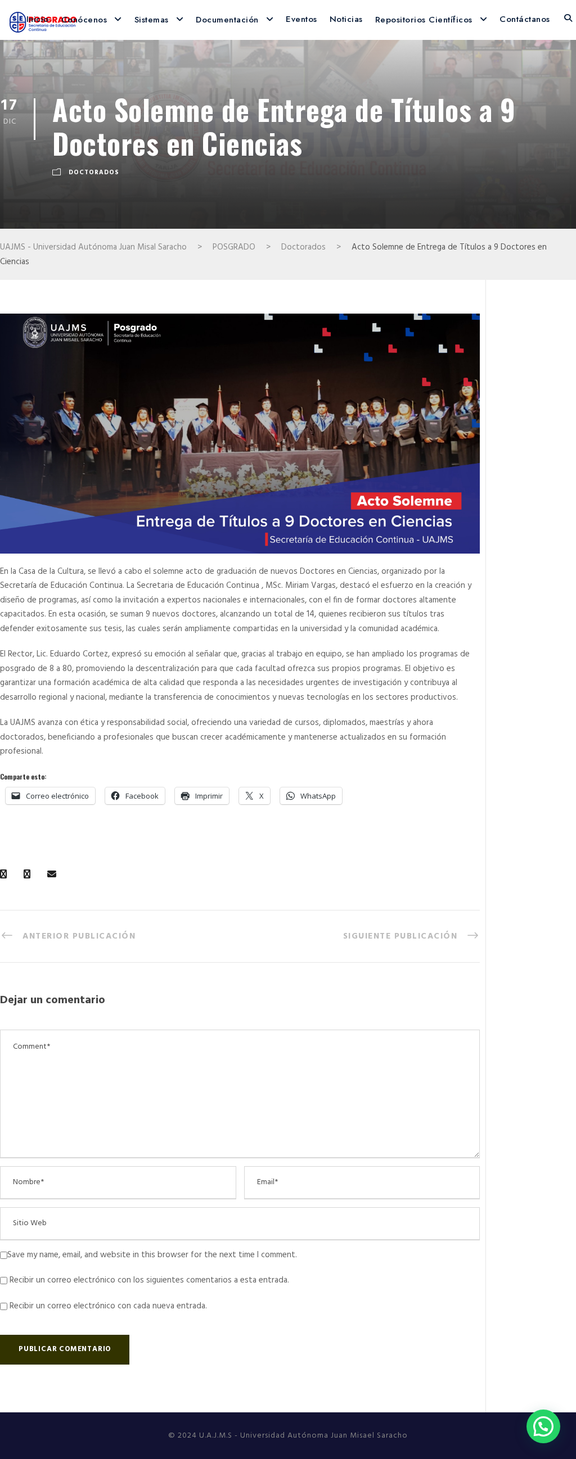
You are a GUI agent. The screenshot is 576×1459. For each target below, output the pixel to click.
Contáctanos (525, 19)
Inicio (37, 19)
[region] (240, 434)
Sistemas (151, 19)
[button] (543, 1426)
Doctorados (94, 173)
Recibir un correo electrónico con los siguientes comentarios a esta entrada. (149, 1280)
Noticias (346, 19)
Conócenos (84, 19)
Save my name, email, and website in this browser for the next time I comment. (152, 1255)
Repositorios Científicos (423, 19)
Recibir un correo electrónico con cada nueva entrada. (108, 1306)
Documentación (227, 19)
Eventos (301, 19)
